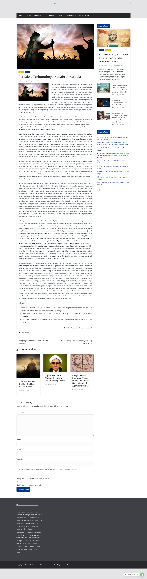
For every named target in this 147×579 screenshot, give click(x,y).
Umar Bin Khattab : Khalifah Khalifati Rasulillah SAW (27, 384)
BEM (60, 16)
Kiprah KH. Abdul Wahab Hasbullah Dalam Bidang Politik (55, 378)
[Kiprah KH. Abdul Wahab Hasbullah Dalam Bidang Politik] (55, 356)
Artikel (102, 50)
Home (20, 16)
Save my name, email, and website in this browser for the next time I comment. (48, 469)
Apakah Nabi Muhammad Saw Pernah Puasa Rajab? (120, 103)
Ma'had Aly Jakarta (37, 81)
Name (19, 439)
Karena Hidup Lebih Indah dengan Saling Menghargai (76, 342)
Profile (28, 16)
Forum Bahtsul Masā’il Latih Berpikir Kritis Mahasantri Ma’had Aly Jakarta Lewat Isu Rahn (119, 89)
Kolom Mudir (84, 16)
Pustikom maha (118, 65)
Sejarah (21, 72)
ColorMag (57, 565)
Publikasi (37, 16)
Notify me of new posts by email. (29, 485)
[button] (42, 15)
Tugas (27, 72)
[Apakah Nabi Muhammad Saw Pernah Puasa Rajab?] (103, 104)
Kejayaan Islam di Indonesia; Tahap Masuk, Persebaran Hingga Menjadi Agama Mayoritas (81, 380)
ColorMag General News (37, 565)
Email (19, 449)
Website (19, 459)
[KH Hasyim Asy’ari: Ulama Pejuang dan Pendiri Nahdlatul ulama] (113, 38)
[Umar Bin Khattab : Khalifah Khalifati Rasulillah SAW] (28, 356)
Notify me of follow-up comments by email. (32, 478)
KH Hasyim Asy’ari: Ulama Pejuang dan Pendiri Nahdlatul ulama (113, 58)
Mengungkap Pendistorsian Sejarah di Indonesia (33, 342)
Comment (20, 412)
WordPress (67, 565)
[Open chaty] (142, 575)
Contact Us (71, 16)
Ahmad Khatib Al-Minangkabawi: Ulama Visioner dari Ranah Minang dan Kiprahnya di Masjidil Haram (120, 118)
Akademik (50, 16)
